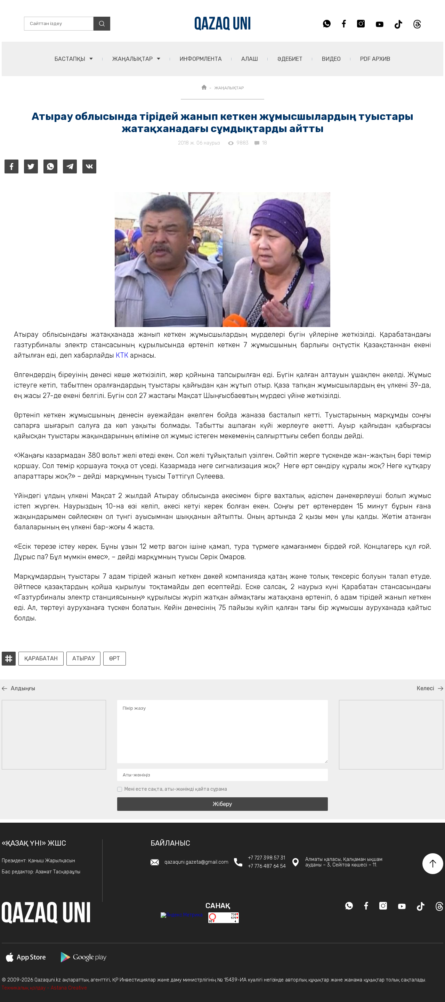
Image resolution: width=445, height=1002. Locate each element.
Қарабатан (41, 658)
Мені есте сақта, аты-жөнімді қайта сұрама (175, 789)
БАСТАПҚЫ (71, 59)
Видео (331, 59)
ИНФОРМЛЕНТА (201, 59)
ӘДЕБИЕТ (289, 59)
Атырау (83, 658)
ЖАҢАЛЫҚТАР (133, 59)
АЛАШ (249, 59)
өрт (114, 658)
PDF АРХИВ (375, 59)
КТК (122, 355)
